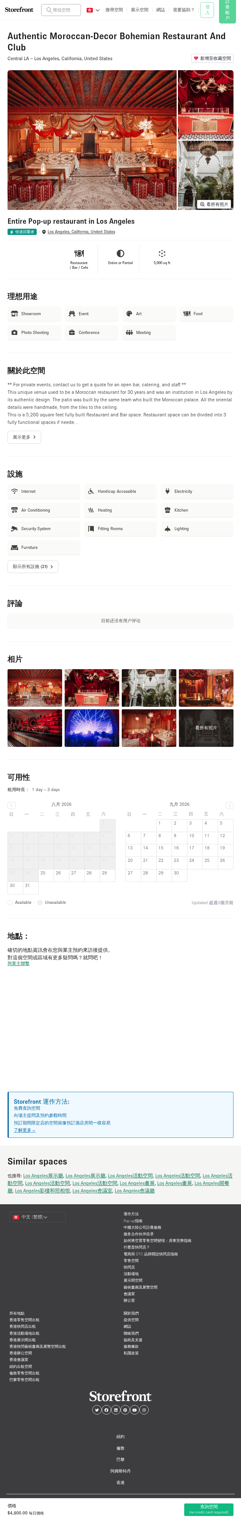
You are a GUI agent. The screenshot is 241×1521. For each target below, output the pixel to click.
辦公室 (129, 1300)
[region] (120, 1037)
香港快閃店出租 (22, 1326)
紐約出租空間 (20, 1366)
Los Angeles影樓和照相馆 (42, 1190)
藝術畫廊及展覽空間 (141, 1287)
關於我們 (131, 1313)
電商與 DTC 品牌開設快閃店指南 (151, 1254)
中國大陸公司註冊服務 (142, 1227)
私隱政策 (131, 1353)
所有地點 (16, 1313)
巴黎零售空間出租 (24, 1380)
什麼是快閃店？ (137, 1247)
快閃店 (129, 1267)
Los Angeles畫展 (137, 1183)
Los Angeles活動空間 (130, 1175)
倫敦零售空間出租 (24, 1373)
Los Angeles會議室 (92, 1190)
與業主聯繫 (18, 963)
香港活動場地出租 (24, 1333)
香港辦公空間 (20, 1353)
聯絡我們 (131, 1333)
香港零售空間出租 (24, 1320)
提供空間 (131, 1320)
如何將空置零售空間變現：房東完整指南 (157, 1240)
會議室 (129, 1294)
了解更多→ (25, 1130)
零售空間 (131, 1260)
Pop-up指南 (133, 1221)
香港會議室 (18, 1359)
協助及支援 (133, 1340)
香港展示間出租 (22, 1340)
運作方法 (131, 1214)
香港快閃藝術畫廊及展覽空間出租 (37, 1346)
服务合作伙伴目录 (139, 1234)
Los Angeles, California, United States (81, 231)
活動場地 (131, 1274)
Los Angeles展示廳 (43, 1175)
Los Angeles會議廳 (135, 1190)
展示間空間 (133, 1280)
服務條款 (131, 1346)
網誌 (127, 1326)
